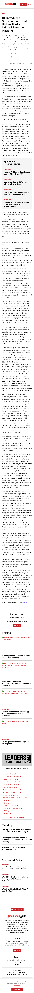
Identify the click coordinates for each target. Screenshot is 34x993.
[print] (31, 63)
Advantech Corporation (10, 774)
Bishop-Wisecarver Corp (10, 782)
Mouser (5, 800)
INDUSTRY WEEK (11, 974)
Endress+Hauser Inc (9, 787)
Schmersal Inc (7, 803)
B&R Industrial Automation (11, 776)
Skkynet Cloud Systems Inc (11, 808)
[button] (3, 4)
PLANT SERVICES (22, 974)
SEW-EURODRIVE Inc (9, 805)
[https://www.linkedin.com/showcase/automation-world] (15, 965)
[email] (23, 63)
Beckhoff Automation (9, 779)
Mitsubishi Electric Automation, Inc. (14, 798)
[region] (17, 986)
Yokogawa (6, 813)
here (25, 602)
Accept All (17, 989)
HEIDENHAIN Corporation (11, 790)
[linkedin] (14, 63)
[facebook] (11, 63)
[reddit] (20, 63)
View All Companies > (17, 817)
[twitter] (17, 63)
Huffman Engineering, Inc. (11, 792)
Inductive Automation (9, 795)
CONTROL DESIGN (21, 972)
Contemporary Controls (10, 784)
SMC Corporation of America (12, 811)
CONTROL (11, 972)
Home (3, 13)
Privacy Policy (17, 985)
